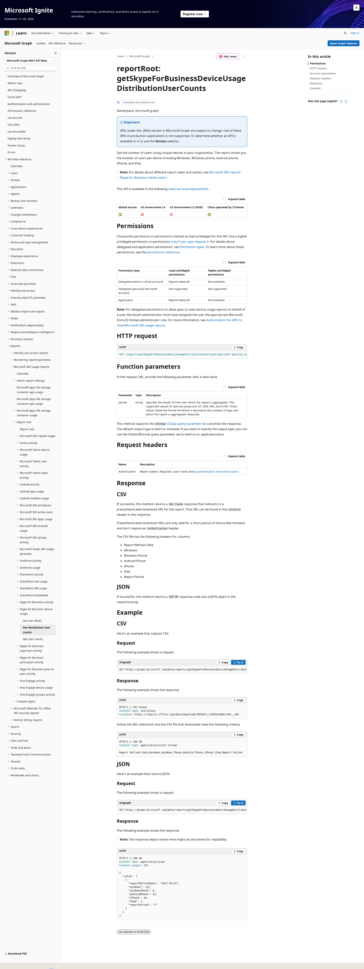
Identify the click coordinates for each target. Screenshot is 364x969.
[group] (182, 354)
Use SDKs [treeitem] (14, 124)
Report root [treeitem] (27, 429)
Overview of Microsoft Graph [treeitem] (26, 76)
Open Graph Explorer (343, 43)
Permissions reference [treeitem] (22, 111)
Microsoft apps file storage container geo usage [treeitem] (34, 401)
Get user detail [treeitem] (32, 620)
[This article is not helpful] (346, 101)
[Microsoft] (7, 33)
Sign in (355, 33)
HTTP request (318, 68)
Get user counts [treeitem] (33, 639)
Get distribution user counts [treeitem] (36, 630)
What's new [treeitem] (15, 83)
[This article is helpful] (341, 101)
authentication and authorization (217, 471)
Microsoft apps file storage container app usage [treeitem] (34, 390)
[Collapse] (55, 53)
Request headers (320, 78)
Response (316, 83)
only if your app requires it (190, 242)
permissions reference (163, 252)
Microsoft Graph (139, 56)
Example (315, 88)
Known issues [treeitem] (16, 145)
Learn (121, 56)
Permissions (318, 63)
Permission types (192, 247)
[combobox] (30, 61)
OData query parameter (184, 424)
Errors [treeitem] (11, 152)
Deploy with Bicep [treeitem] (19, 138)
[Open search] (345, 33)
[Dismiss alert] (356, 8)
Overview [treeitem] (16, 166)
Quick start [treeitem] (14, 97)
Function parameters (323, 73)
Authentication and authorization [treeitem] (29, 104)
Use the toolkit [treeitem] (17, 131)
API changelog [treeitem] (17, 90)
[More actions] (244, 56)
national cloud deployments (188, 189)
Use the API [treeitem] (15, 118)
